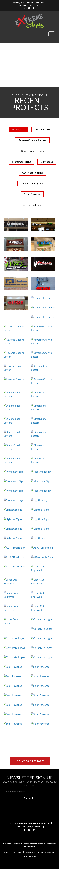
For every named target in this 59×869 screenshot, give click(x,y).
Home (6, 852)
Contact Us (30, 856)
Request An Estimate (30, 761)
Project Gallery (46, 852)
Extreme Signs (14, 843)
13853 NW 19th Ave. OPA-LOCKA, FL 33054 (29, 823)
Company (17, 852)
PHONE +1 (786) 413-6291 (30, 5)
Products (30, 852)
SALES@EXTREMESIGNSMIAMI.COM (29, 3)
